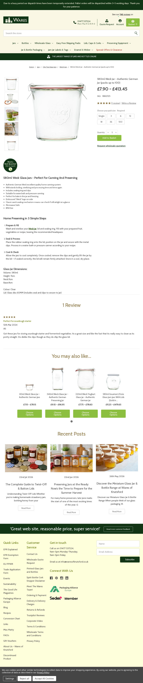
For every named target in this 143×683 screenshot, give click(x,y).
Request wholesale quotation (111, 145)
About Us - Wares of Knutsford (13, 648)
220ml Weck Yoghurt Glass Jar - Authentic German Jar (85, 397)
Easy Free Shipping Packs (68, 43)
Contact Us (32, 554)
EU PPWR (8, 564)
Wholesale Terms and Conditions (35, 634)
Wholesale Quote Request (35, 561)
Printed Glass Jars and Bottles (35, 570)
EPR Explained (10, 549)
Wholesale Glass (43, 43)
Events (6, 578)
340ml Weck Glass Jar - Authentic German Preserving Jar (57, 397)
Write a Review (129, 103)
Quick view (29, 379)
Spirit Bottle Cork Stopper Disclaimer (36, 579)
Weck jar (32, 228)
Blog (5, 607)
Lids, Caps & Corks (93, 43)
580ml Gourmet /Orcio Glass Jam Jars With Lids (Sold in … (113, 397)
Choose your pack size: (111, 111)
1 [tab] (72, 421)
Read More (26, 508)
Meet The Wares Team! (35, 588)
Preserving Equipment (118, 43)
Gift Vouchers (9, 641)
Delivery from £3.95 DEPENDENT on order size (74, 56)
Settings (9, 678)
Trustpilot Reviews (36, 615)
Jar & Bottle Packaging (32, 49)
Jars (14, 43)
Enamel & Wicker (82, 49)
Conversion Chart (11, 618)
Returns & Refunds (36, 609)
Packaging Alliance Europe (12, 600)
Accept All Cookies (44, 678)
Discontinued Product (9, 657)
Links (5, 624)
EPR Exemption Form (10, 557)
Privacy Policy (33, 641)
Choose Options (30, 413)
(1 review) (115, 103)
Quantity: (101, 132)
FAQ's (6, 635)
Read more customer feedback (118, 529)
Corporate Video (35, 621)
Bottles (25, 43)
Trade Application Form (11, 571)
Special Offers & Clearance (109, 49)
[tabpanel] (30, 393)
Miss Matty (8, 629)
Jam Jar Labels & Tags (58, 49)
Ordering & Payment (36, 595)
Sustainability (9, 584)
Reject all (24, 678)
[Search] (136, 33)
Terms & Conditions (36, 626)
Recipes (7, 613)
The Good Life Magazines (10, 591)
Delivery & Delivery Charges (36, 603)
